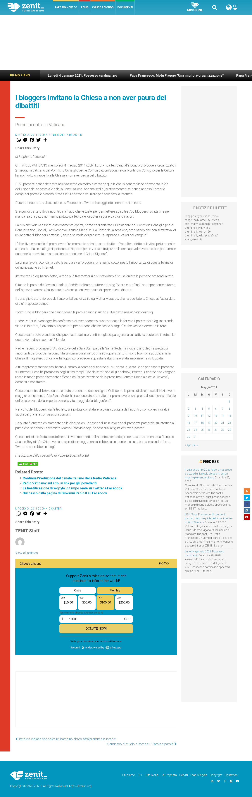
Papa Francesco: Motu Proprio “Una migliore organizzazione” (156, 75)
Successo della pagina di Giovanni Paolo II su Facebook (65, 493)
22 (229, 422)
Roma (84, 7)
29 (229, 429)
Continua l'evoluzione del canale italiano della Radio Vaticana (69, 478)
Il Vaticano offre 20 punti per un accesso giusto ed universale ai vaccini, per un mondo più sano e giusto (208, 473)
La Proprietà (169, 775)
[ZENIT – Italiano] (30, 7)
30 (188, 436)
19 (209, 422)
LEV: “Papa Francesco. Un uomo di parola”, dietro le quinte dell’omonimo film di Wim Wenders (209, 518)
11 (202, 415)
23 (188, 429)
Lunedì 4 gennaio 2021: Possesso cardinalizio (62, 75)
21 (222, 422)
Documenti (125, 7)
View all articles (26, 553)
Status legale (198, 775)
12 (209, 415)
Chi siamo (128, 775)
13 (215, 415)
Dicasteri (76, 134)
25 (202, 429)
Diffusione (152, 775)
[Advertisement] (126, 42)
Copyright (216, 775)
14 (222, 415)
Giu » (195, 445)
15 (229, 415)
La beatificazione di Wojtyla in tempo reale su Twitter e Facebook (72, 488)
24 (195, 429)
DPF (140, 775)
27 (215, 429)
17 (195, 422)
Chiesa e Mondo (103, 7)
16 (188, 422)
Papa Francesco (66, 7)
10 (195, 415)
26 (209, 429)
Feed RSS (211, 461)
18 (202, 422)
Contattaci (231, 775)
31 (195, 436)
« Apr (188, 445)
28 (222, 429)
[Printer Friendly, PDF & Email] (28, 464)
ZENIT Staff (57, 134)
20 (215, 422)
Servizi (183, 775)
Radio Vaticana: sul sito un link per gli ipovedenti (60, 483)
